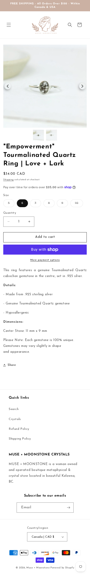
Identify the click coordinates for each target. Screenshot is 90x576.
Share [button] (12, 365)
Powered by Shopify (62, 568)
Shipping (8, 179)
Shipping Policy (20, 438)
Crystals (15, 419)
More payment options (45, 260)
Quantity (9, 213)
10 (79, 204)
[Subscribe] (68, 507)
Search (14, 409)
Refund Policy (19, 429)
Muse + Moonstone (38, 568)
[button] (9, 25)
